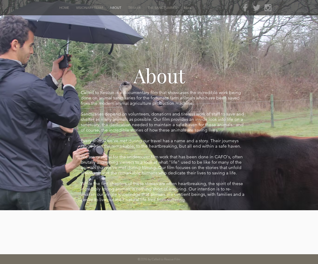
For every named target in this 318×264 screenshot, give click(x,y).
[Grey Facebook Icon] (245, 8)
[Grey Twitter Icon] (256, 8)
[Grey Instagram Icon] (268, 8)
